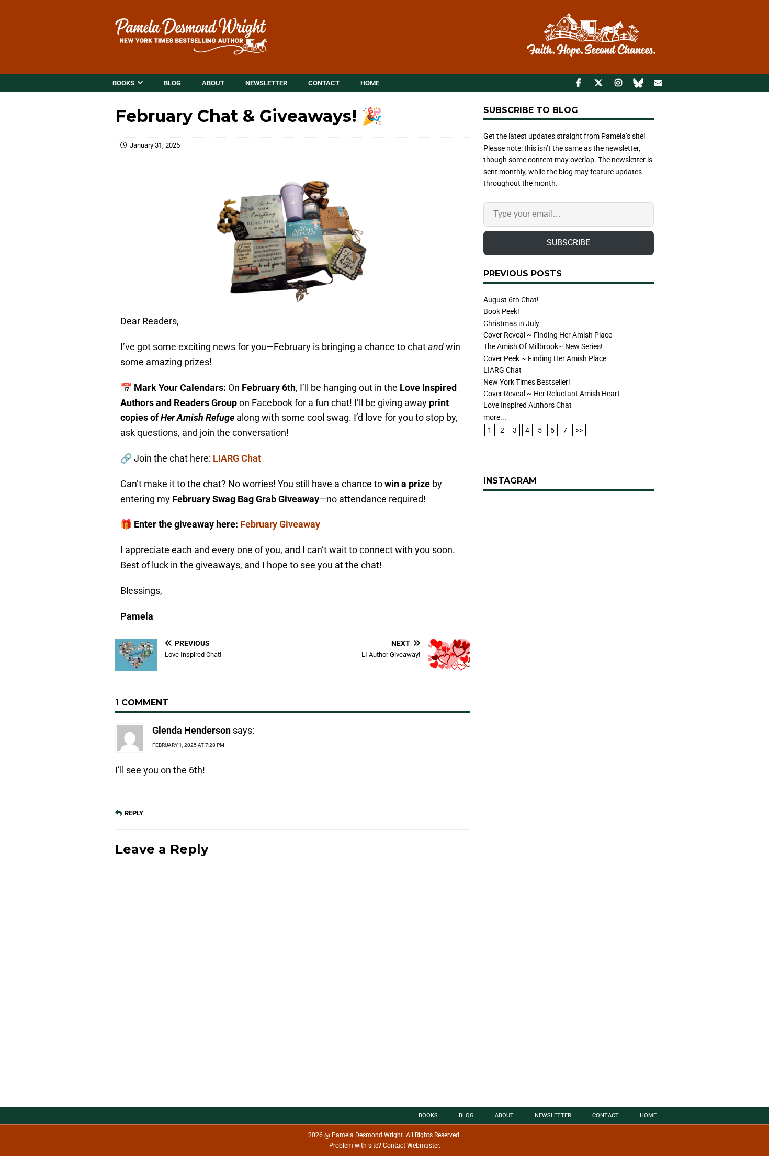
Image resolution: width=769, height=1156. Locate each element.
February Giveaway (280, 524)
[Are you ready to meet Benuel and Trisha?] (568, 586)
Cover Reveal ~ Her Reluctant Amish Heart (551, 393)
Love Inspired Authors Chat (527, 405)
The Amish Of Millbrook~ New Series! (543, 346)
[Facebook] (578, 83)
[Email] (658, 83)
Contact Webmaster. (411, 1145)
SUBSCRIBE (568, 243)
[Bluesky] (638, 83)
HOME (369, 83)
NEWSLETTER (266, 83)
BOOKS (123, 83)
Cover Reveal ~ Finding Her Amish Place (547, 335)
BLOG (172, 83)
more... (494, 417)
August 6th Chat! (511, 300)
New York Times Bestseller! (526, 382)
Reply (134, 813)
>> (579, 430)
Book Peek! (501, 311)
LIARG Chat (237, 458)
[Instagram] (618, 83)
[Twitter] (598, 83)
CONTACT (324, 83)
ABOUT (213, 83)
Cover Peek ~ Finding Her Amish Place (544, 358)
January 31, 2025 (155, 145)
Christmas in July (511, 323)
